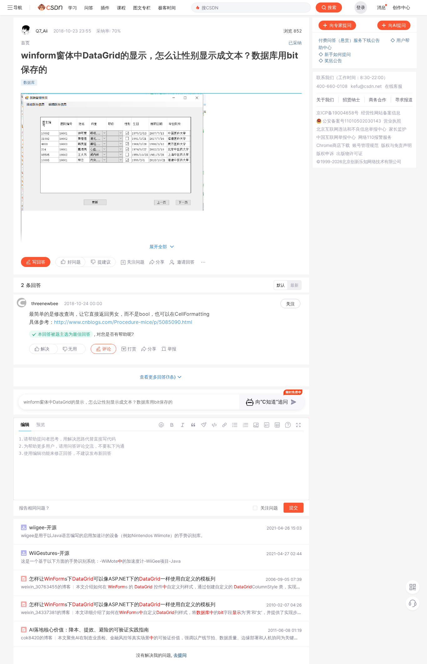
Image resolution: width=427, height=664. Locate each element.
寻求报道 (404, 99)
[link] (25, 42)
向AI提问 (397, 25)
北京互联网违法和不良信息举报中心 (351, 129)
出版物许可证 (349, 153)
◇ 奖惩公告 (330, 60)
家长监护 (397, 129)
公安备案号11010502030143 (352, 120)
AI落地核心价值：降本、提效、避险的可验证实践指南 (89, 629)
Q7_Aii (42, 30)
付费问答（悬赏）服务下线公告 (350, 40)
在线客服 (393, 86)
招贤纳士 (351, 99)
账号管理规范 (365, 145)
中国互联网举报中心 (336, 137)
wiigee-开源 (43, 527)
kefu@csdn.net (366, 86)
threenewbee (44, 303)
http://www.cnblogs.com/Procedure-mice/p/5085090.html (123, 322)
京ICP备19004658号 (337, 112)
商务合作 (377, 99)
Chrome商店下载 (333, 145)
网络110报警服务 (375, 137)
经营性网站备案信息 (380, 112)
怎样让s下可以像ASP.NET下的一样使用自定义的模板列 (122, 579)
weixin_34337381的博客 (45, 612)
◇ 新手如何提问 (335, 54)
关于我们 (325, 99)
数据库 (29, 82)
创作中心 (401, 7)
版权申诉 (325, 153)
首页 (25, 42)
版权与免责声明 (396, 145)
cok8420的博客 (37, 637)
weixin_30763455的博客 (46, 586)
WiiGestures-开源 (49, 553)
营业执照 (392, 120)
